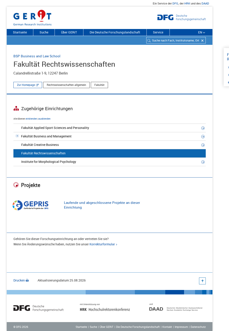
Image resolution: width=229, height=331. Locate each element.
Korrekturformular (102, 244)
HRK (187, 3)
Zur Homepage (26, 85)
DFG (175, 3)
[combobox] (176, 40)
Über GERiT (69, 32)
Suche (44, 32)
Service (158, 32)
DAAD (205, 3)
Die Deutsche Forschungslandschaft (115, 32)
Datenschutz (198, 327)
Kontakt (167, 327)
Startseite (20, 32)
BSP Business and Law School (36, 56)
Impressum (181, 327)
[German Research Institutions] (32, 17)
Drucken (19, 280)
